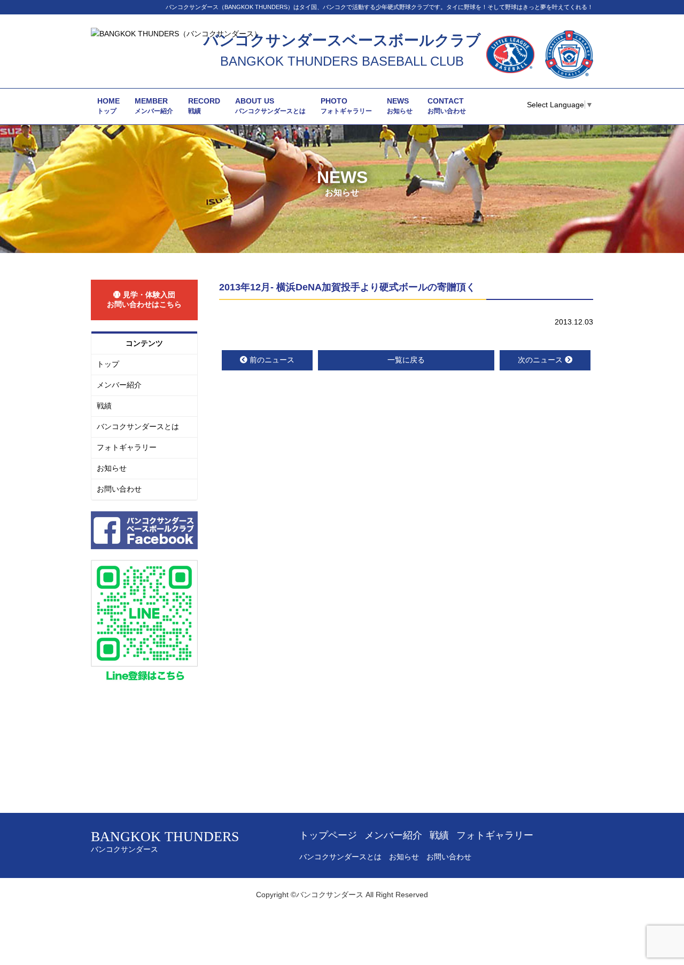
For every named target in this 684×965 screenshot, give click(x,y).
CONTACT (447, 106)
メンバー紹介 (119, 385)
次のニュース (540, 359)
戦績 (104, 405)
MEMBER (154, 106)
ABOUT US (270, 106)
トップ (108, 364)
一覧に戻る (406, 359)
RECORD (204, 106)
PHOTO (346, 106)
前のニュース (272, 359)
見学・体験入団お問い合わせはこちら (144, 299)
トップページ (328, 835)
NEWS (400, 106)
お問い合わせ (119, 489)
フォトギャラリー (127, 447)
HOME (108, 106)
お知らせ (112, 468)
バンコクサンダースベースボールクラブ (342, 40)
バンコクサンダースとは (138, 426)
